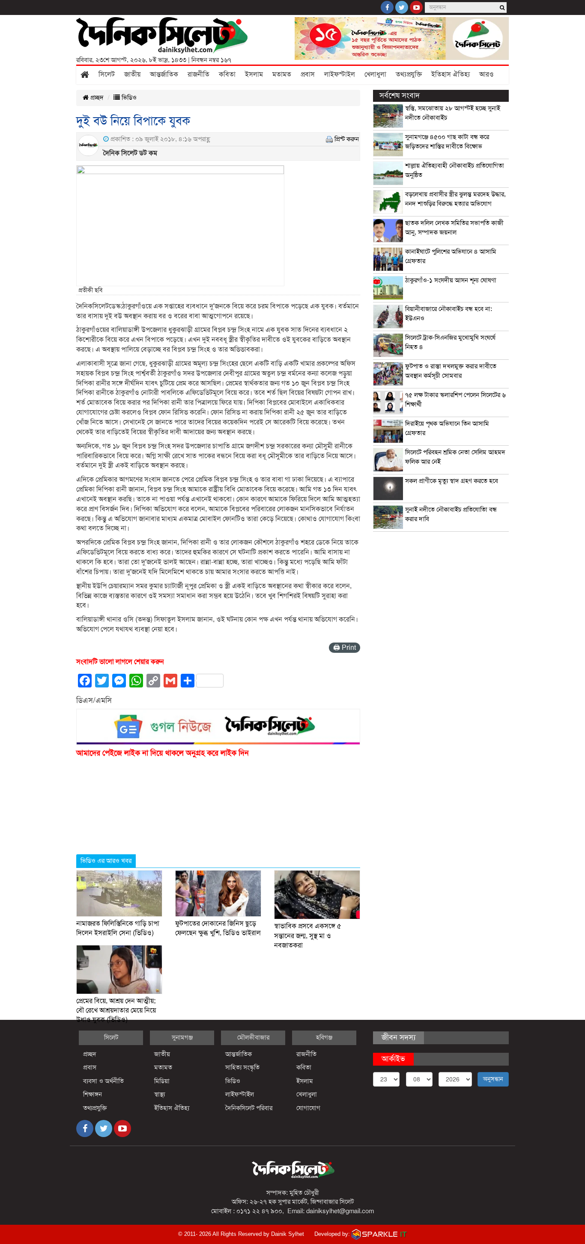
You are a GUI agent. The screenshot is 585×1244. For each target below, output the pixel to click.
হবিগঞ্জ (324, 1037)
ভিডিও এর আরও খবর (106, 861)
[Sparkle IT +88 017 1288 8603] (379, 1234)
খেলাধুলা (375, 74)
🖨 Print (344, 647)
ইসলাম (254, 74)
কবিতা (227, 74)
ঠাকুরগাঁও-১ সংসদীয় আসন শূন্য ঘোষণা (450, 280)
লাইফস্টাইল (339, 74)
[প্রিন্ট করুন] (329, 139)
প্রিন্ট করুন (346, 139)
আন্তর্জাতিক (164, 74)
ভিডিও (128, 97)
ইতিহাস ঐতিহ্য (450, 74)
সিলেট (106, 74)
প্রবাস (308, 74)
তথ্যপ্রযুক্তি (409, 74)
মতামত (281, 74)
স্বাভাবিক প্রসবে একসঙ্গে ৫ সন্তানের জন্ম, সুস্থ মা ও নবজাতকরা (307, 936)
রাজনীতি (198, 74)
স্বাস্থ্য (159, 1094)
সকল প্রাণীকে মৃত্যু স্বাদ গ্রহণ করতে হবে (451, 481)
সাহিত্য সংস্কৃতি (242, 1067)
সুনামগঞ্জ (182, 1037)
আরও (486, 74)
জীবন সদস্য (398, 1037)
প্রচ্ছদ (96, 97)
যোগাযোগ (308, 1108)
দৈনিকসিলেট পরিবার (248, 1108)
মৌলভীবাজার (253, 1037)
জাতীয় (132, 74)
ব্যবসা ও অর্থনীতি (103, 1081)
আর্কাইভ (393, 1058)
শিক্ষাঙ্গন (92, 1094)
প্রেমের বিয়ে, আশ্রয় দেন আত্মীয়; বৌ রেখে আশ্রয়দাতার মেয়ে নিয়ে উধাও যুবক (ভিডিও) (116, 1011)
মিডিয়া (162, 1081)
